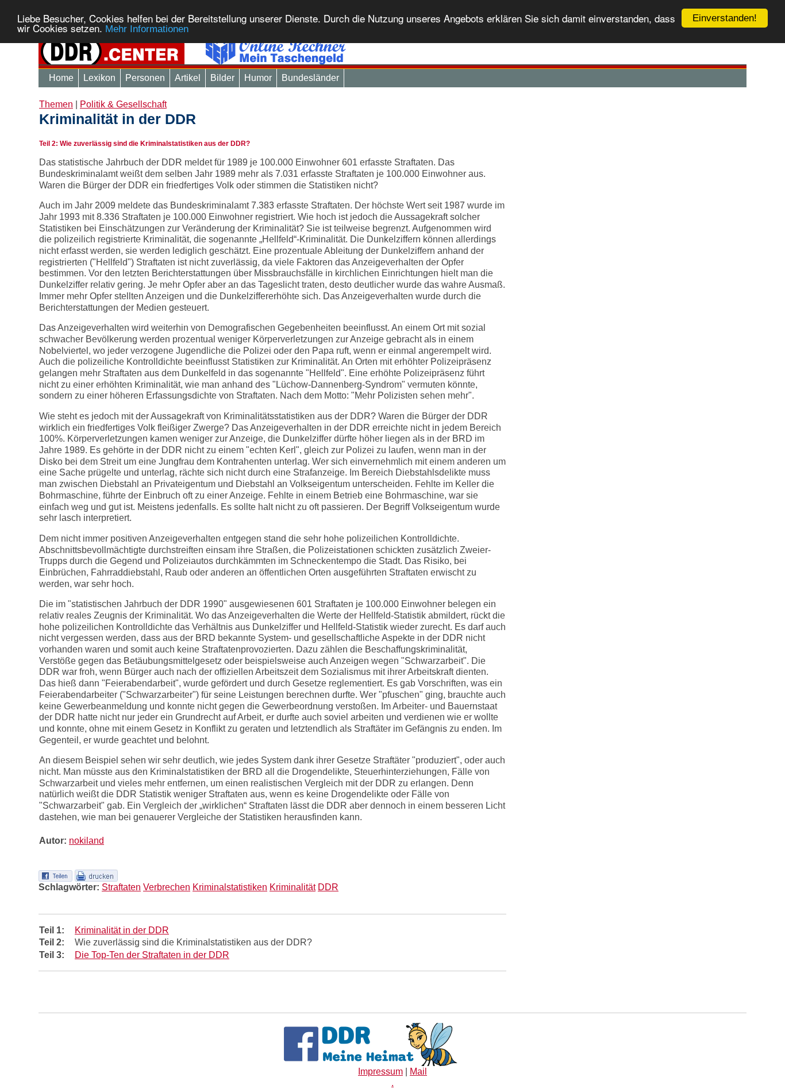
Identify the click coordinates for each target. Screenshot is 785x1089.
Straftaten (121, 887)
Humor (258, 78)
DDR (328, 887)
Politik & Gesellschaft (123, 104)
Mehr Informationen (146, 29)
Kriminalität (292, 887)
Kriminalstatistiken (230, 887)
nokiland (86, 840)
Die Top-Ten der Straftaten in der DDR (152, 955)
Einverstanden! (724, 18)
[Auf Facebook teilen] (55, 875)
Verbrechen (166, 887)
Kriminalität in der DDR (122, 930)
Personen (145, 78)
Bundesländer (310, 78)
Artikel (188, 78)
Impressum (380, 1071)
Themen (56, 104)
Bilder (222, 78)
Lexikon (99, 78)
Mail (418, 1071)
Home (61, 78)
